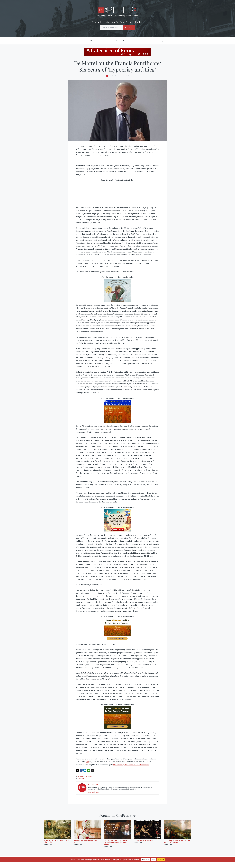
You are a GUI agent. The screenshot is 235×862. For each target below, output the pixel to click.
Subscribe (129, 27)
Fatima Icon (127, 41)
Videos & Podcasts (91, 41)
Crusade (108, 41)
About (75, 41)
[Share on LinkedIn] (84, 770)
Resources (140, 41)
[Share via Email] (88, 770)
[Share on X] (77, 770)
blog (87, 762)
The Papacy (88, 776)
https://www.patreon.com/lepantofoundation (131, 765)
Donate (153, 41)
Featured (81, 776)
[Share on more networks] (92, 770)
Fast (117, 41)
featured (81, 778)
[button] (162, 40)
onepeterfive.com (93, 792)
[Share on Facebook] (81, 770)
